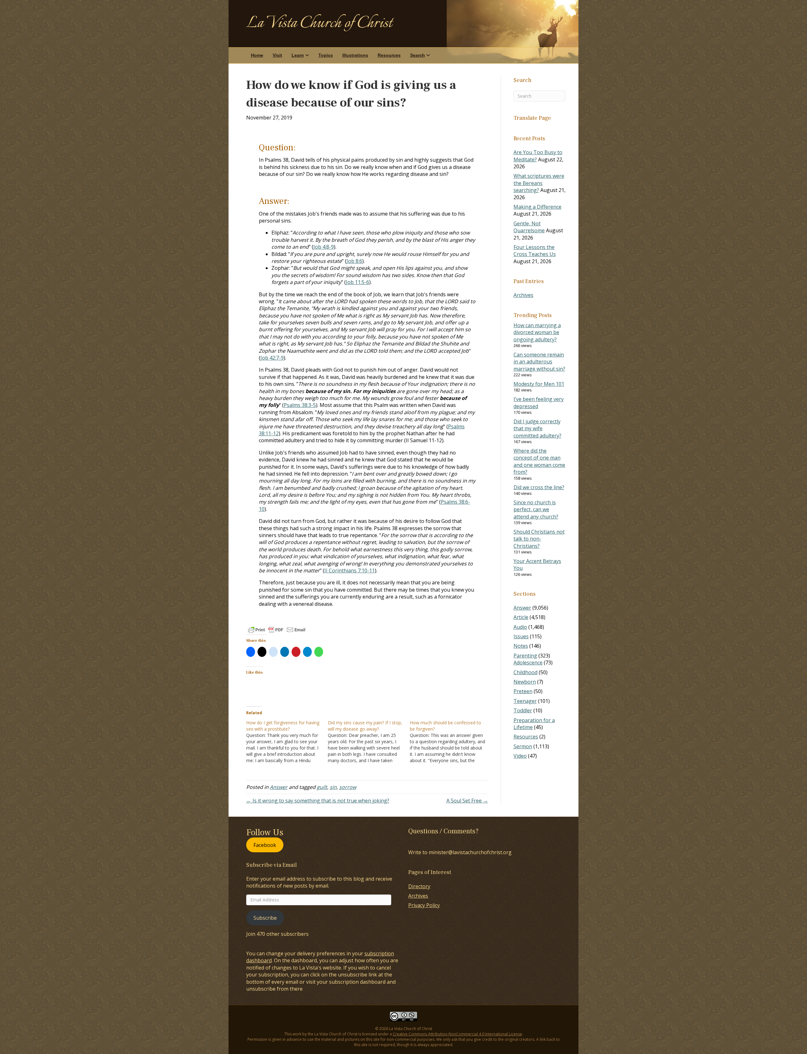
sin (333, 787)
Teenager (525, 701)
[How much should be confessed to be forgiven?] (451, 742)
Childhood (525, 672)
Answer (278, 787)
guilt (322, 787)
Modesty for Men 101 (539, 383)
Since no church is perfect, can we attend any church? (536, 509)
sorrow (347, 787)
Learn (298, 55)
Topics (325, 55)
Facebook (264, 844)
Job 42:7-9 (272, 357)
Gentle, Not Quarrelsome (529, 227)
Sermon (523, 746)
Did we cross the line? (539, 487)
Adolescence (528, 662)
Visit (277, 55)
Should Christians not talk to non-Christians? (539, 538)
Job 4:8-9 (323, 246)
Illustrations (355, 55)
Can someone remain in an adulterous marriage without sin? (539, 361)
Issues (521, 636)
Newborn (525, 681)
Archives (523, 295)
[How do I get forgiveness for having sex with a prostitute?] (287, 742)
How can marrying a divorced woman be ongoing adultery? (537, 332)
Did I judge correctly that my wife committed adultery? (537, 428)
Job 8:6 (354, 261)
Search (417, 55)
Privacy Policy (424, 905)
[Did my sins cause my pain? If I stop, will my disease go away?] (369, 742)
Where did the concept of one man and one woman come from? (539, 461)
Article (521, 617)
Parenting (525, 655)
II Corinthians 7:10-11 (349, 570)
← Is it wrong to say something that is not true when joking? (317, 800)
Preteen (523, 691)
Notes (521, 645)
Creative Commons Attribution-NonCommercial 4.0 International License (457, 1034)
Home (257, 55)
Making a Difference (537, 206)
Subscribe (265, 917)
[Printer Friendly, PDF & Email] (276, 629)
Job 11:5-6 (357, 282)
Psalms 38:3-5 (300, 405)
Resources (389, 55)
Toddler (523, 710)
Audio (520, 626)
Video (520, 755)
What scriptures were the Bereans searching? (539, 183)
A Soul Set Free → (467, 800)
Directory (419, 886)
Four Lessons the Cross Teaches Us (535, 251)
